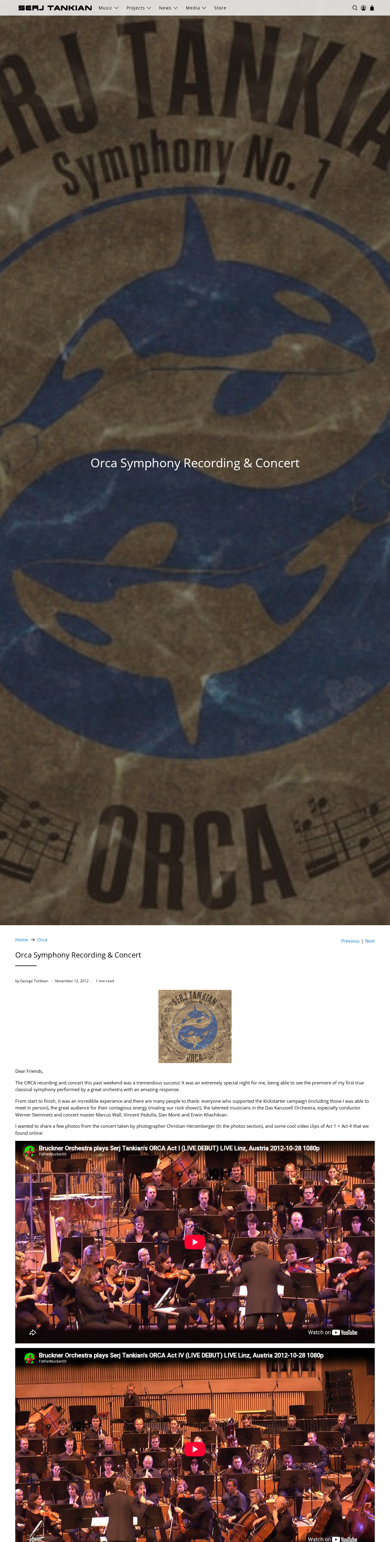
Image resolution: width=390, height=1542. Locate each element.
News (165, 8)
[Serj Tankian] (55, 7)
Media (193, 8)
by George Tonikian (31, 980)
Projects (135, 8)
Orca (42, 939)
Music (105, 8)
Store (220, 8)
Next (370, 941)
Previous (350, 941)
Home (21, 939)
